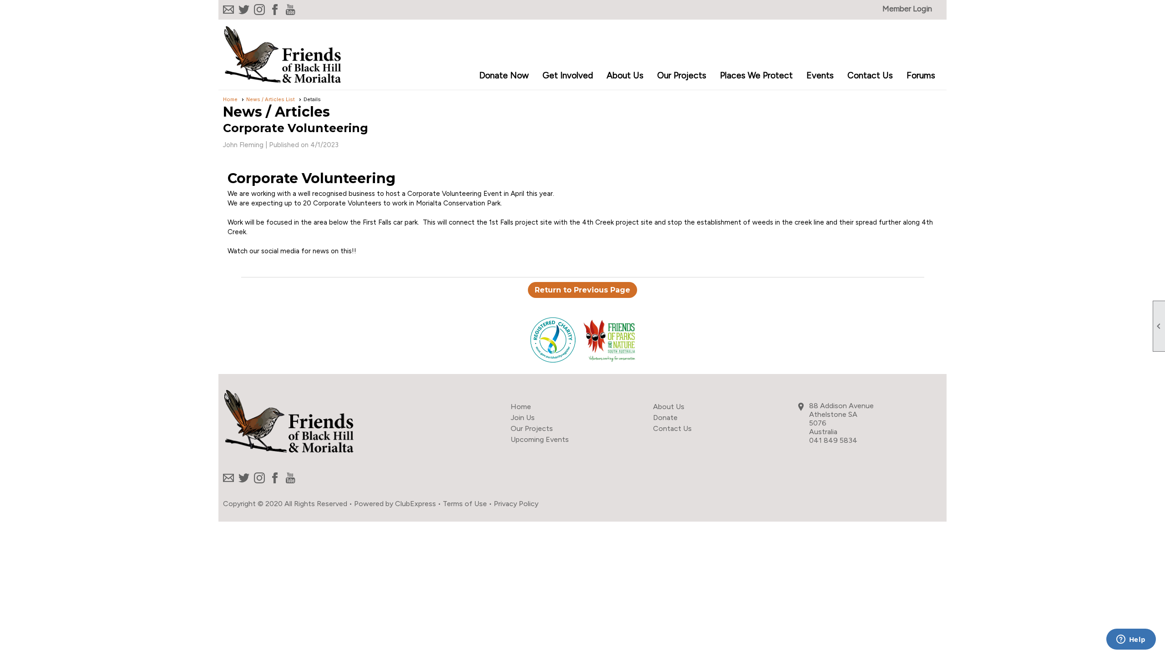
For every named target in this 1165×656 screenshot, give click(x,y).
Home (230, 99)
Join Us (523, 417)
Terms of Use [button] (465, 503)
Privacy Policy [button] (516, 503)
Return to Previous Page (582, 290)
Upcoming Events (540, 439)
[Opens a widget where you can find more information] (1131, 640)
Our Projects (532, 428)
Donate (665, 417)
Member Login (907, 8)
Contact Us (870, 75)
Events (820, 75)
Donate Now (504, 75)
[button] (568, 76)
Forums (921, 75)
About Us (668, 406)
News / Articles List (270, 99)
